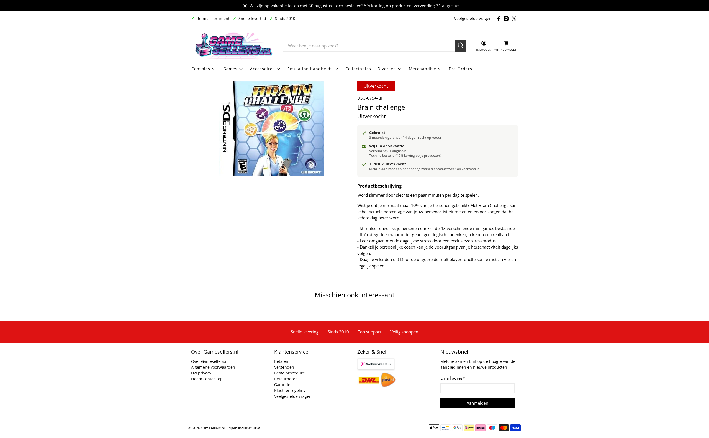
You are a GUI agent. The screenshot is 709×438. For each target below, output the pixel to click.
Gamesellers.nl (213, 428)
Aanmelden (477, 403)
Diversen (386, 68)
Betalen (281, 361)
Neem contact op (207, 378)
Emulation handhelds (310, 68)
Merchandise (422, 68)
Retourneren (286, 378)
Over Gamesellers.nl (210, 361)
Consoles (200, 68)
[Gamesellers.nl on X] (514, 18)
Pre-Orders (460, 68)
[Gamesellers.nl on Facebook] (498, 18)
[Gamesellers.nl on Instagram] (506, 18)
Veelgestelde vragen (473, 18)
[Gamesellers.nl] (232, 46)
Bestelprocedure (289, 373)
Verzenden (284, 367)
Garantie (282, 384)
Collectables (358, 68)
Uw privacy (201, 373)
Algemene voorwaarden (213, 367)
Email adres (452, 378)
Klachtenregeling (290, 390)
